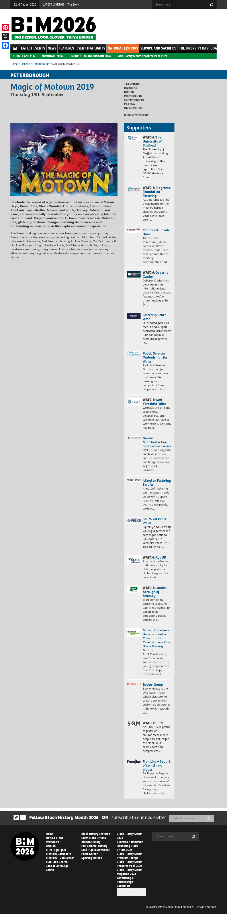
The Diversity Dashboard (200, 48)
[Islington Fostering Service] (134, 480)
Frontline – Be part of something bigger (156, 765)
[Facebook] (5, 45)
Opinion (51, 846)
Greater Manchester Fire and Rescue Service (157, 442)
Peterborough (41, 63)
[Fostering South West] (134, 316)
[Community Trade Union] (134, 230)
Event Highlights (90, 48)
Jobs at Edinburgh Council (57, 868)
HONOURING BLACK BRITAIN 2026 (89, 56)
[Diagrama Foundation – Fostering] (134, 189)
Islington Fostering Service (157, 482)
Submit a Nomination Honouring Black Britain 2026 (130, 846)
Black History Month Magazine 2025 (129, 872)
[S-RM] (134, 723)
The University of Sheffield (152, 141)
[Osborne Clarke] (134, 274)
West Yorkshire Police (154, 401)
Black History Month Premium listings (129, 856)
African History (90, 842)
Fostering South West (154, 317)
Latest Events (33, 48)
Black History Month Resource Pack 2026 (141, 56)
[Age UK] (134, 559)
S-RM (159, 723)
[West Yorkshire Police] (134, 402)
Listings (25, 63)
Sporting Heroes (91, 858)
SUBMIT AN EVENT (25, 56)
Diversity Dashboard (58, 854)
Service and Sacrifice (158, 48)
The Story (73, 4)
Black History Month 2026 (129, 836)
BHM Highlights (56, 850)
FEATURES (66, 48)
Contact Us (123, 886)
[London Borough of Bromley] (134, 589)
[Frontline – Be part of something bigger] (134, 761)
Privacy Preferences (131, 892)
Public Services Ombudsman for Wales (155, 357)
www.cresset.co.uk (136, 115)
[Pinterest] (5, 27)
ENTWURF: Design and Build (199, 907)
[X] (5, 36)
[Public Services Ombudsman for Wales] (134, 353)
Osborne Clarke (155, 274)
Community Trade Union (156, 232)
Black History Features (95, 834)
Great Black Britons (93, 838)
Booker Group (153, 684)
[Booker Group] (134, 684)
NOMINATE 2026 (52, 56)
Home (14, 63)
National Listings (123, 48)
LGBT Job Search (57, 862)
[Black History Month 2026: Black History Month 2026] (53, 28)
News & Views (54, 838)
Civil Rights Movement (95, 850)
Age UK (160, 557)
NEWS (52, 48)
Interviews (52, 842)
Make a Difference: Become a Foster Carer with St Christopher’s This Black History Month (156, 640)
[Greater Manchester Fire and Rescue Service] (134, 437)
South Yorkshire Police (154, 521)
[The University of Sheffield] (134, 138)
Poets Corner (89, 854)
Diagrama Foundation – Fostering (157, 191)
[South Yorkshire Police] (134, 520)
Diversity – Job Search (60, 858)
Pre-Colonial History (94, 846)
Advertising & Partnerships (125, 880)
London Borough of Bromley (155, 591)
